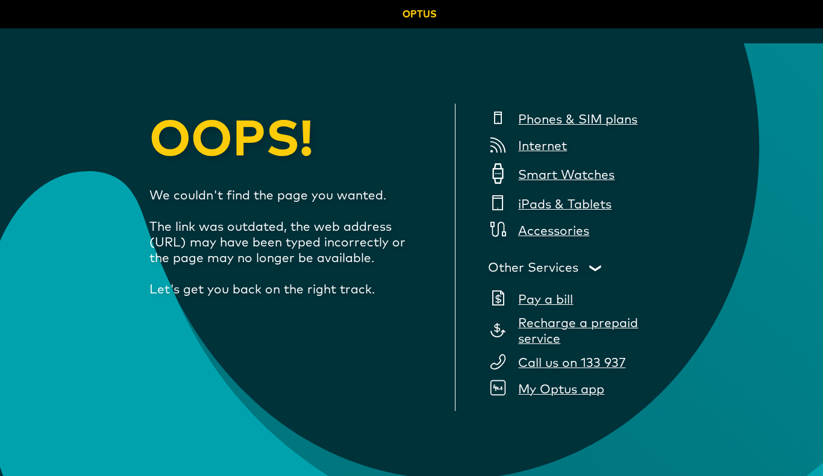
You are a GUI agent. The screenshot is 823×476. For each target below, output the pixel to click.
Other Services (533, 268)
